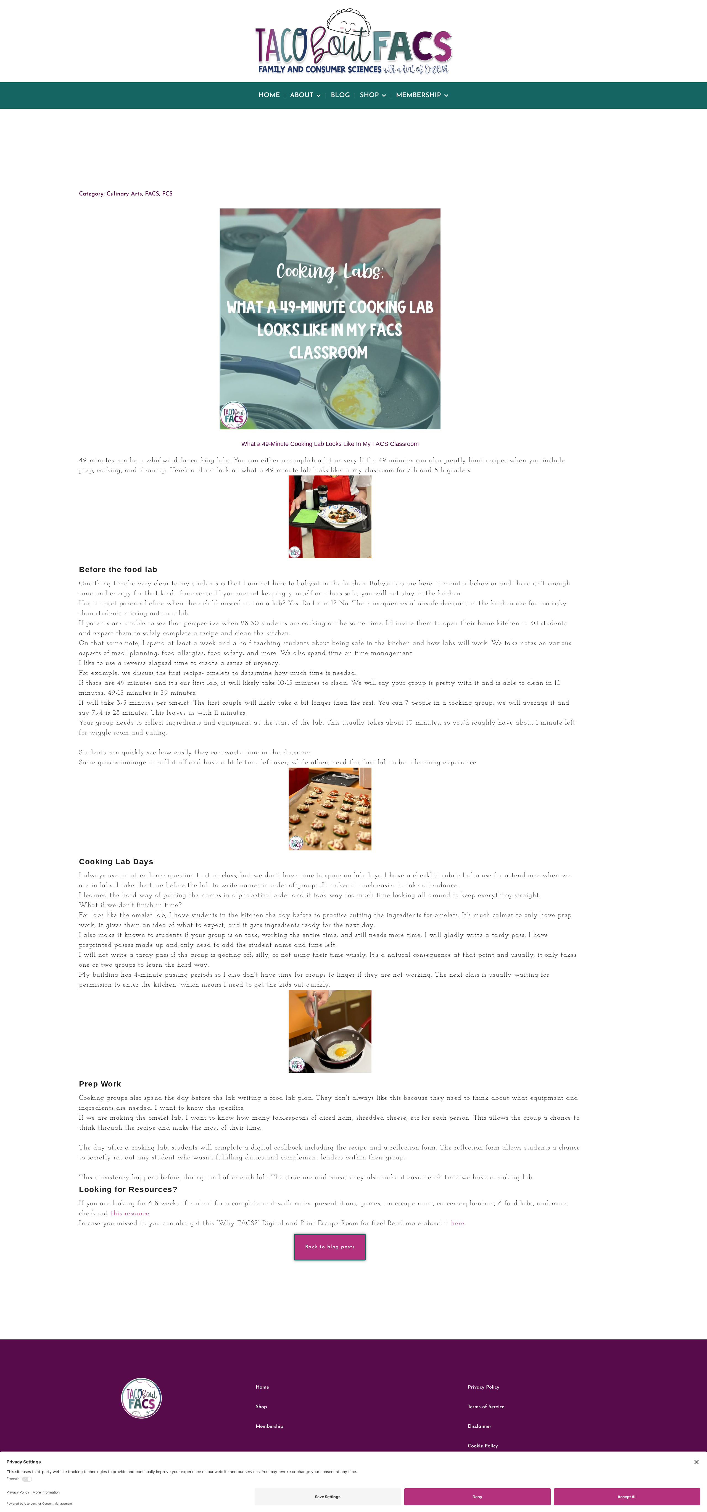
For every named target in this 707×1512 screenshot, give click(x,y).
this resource (130, 1213)
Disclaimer (479, 1426)
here (457, 1223)
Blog (340, 95)
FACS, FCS (159, 194)
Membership (418, 95)
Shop (369, 95)
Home (269, 95)
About (301, 95)
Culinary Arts (124, 194)
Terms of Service (486, 1407)
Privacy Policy (483, 1387)
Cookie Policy (483, 1446)
